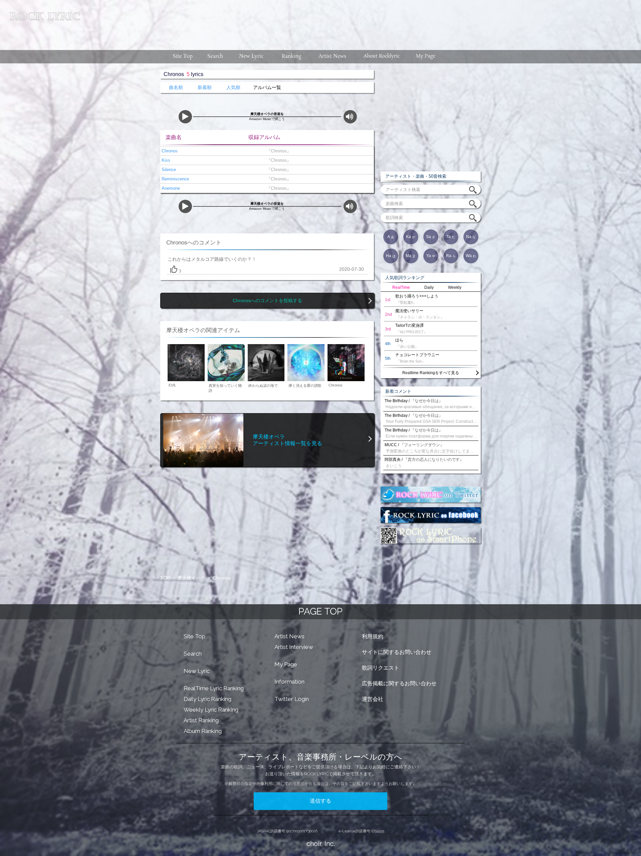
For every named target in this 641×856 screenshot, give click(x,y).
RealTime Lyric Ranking (214, 688)
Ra (451, 255)
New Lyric (197, 671)
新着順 (205, 87)
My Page (285, 664)
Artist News (289, 636)
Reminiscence (174, 178)
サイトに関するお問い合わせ (396, 652)
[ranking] (291, 56)
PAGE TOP (320, 611)
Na (471, 236)
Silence (168, 169)
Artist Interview (293, 647)
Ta (450, 236)
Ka (410, 236)
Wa (471, 255)
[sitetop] (182, 56)
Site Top (194, 636)
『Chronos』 (277, 150)
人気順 (233, 87)
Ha (391, 255)
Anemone (170, 188)
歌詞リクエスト (380, 668)
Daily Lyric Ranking (207, 699)
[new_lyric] (251, 56)
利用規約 (372, 636)
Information (289, 681)
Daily (429, 287)
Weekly (454, 287)
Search (193, 653)
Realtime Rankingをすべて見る (430, 372)
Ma (411, 255)
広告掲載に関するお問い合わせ (399, 683)
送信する (320, 801)
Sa (430, 236)
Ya (430, 255)
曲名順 (176, 87)
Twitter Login (291, 699)
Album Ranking (203, 731)
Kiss (165, 160)
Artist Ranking (201, 720)
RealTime (401, 287)
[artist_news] (332, 56)
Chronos (169, 150)
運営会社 (372, 699)
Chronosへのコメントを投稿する (267, 300)
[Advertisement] (363, 22)
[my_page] (426, 56)
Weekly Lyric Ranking (211, 709)
